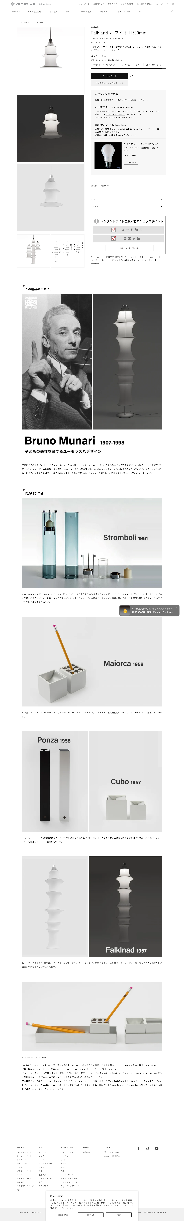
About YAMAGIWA (112, 1156)
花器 (62, 1171)
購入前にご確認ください (102, 185)
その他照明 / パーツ (25, 1186)
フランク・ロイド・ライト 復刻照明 (26, 11)
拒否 (119, 1214)
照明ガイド (112, 4)
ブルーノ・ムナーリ (148, 256)
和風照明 (20, 1182)
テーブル (42, 1159)
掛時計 (63, 1159)
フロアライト (22, 1159)
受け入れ (91, 1214)
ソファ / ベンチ (45, 1163)
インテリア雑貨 (84, 11)
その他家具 (43, 1186)
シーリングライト (24, 1156)
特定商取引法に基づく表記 (155, 1212)
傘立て (41, 1182)
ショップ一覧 (83, 4)
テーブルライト (23, 1163)
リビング (114, 260)
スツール (42, 1152)
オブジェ (64, 1156)
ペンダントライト (99, 260)
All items (95, 256)
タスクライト (22, 1174)
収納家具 (42, 1174)
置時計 (63, 1163)
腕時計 (63, 1167)
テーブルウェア (67, 1174)
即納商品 (103, 11)
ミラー (41, 1171)
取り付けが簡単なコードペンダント (137, 260)
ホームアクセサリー (69, 1178)
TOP (18, 22)
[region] (126, 66)
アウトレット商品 (123, 11)
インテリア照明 (67, 1152)
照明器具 (53, 11)
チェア (41, 1156)
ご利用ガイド (98, 4)
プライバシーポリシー (65, 1207)
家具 (68, 11)
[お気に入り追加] (147, 76)
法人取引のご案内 (144, 4)
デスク (41, 1167)
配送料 (93, 60)
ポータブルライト (24, 1178)
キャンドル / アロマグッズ (70, 1187)
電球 (19, 1189)
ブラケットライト (24, 1171)
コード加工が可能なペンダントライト (119, 256)
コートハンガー (45, 1178)
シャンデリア (22, 1167)
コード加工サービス (115, 114)
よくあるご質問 (127, 4)
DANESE (95, 26)
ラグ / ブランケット (69, 1182)
